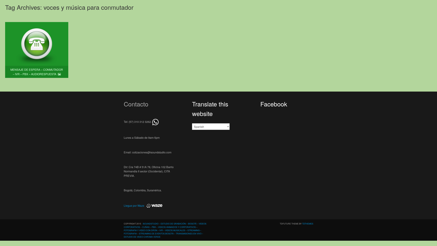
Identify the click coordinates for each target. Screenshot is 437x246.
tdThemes (307, 223)
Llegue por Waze (134, 206)
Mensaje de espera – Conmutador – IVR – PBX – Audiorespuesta (36, 72)
